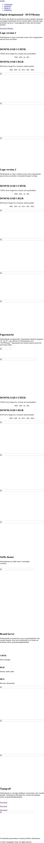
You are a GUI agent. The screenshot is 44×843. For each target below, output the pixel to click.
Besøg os (7, 8)
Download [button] (3, 802)
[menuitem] (24, 4)
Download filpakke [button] (6, 28)
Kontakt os (8, 10)
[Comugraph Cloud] (22, 1)
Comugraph (8, 4)
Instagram (7, 6)
